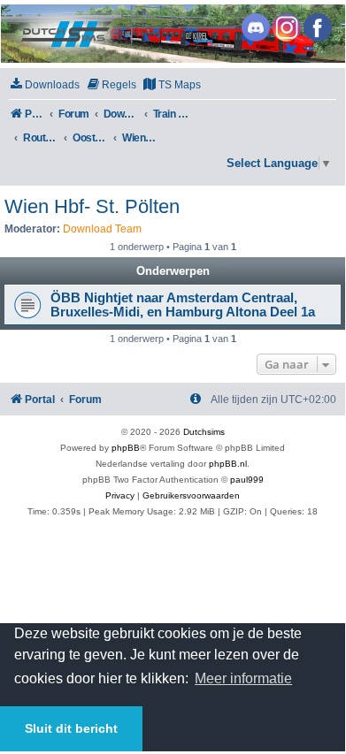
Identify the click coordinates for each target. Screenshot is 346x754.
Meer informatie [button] (243, 678)
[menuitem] (44, 85)
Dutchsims (204, 432)
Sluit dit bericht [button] (71, 728)
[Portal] (172, 33)
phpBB (125, 448)
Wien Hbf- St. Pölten (92, 206)
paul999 (247, 479)
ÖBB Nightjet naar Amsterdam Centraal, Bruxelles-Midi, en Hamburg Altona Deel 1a (182, 305)
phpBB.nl (228, 463)
